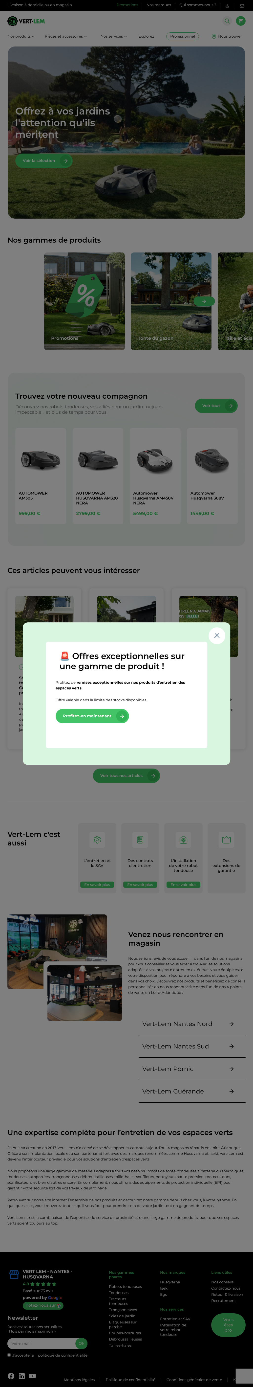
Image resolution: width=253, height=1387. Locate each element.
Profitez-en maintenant (87, 716)
